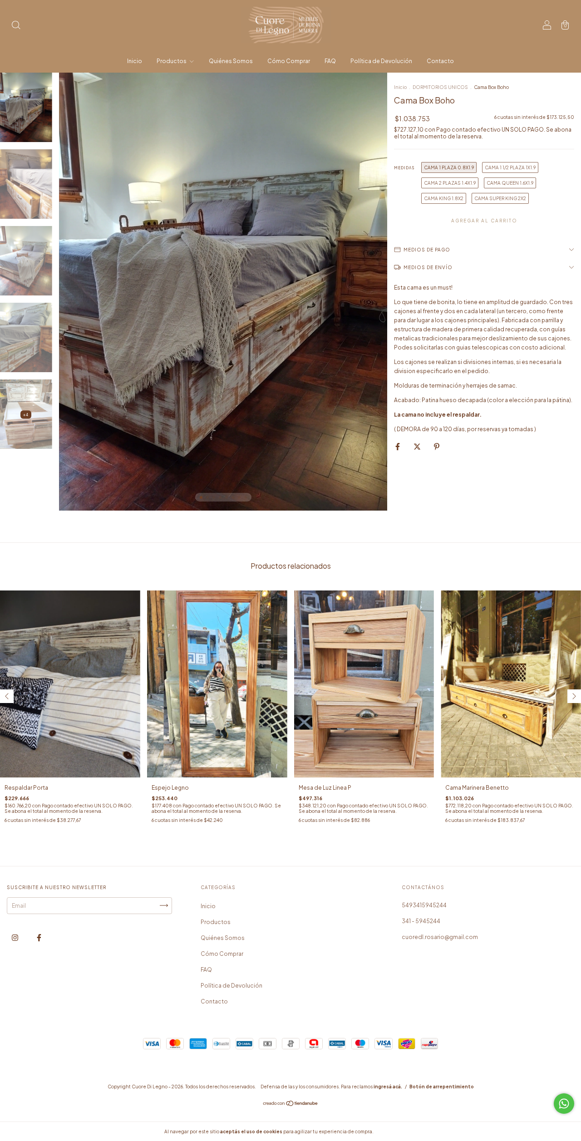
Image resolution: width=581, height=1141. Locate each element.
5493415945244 (424, 905)
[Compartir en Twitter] (418, 446)
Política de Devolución (381, 61)
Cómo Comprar (288, 61)
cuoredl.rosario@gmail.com (440, 937)
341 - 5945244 (421, 921)
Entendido (398, 1131)
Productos (172, 61)
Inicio (134, 61)
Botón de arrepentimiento (441, 1086)
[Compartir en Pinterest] (436, 446)
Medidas (404, 168)
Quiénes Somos (231, 61)
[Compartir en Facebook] (398, 446)
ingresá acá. (388, 1086)
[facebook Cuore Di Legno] (39, 937)
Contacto (440, 61)
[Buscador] (15, 26)
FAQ (330, 61)
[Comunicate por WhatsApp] (564, 1103)
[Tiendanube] (290, 1104)
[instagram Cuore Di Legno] (15, 937)
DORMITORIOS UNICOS (440, 87)
